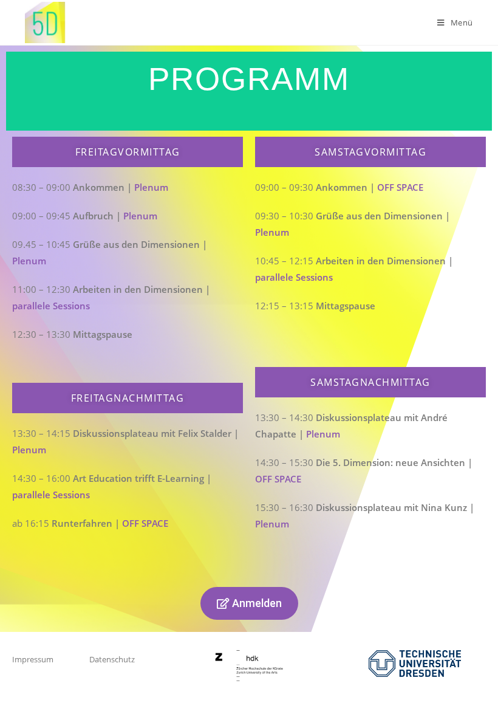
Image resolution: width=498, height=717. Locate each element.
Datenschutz (112, 659)
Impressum (32, 659)
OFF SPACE (145, 523)
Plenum (151, 187)
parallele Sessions (51, 306)
